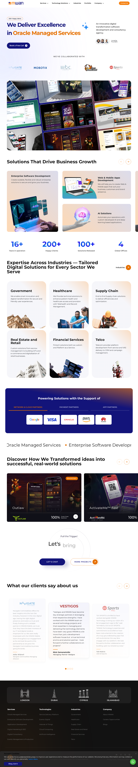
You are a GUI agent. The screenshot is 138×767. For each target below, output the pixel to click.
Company (98, 3)
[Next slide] (128, 161)
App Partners (110, 407)
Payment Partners (69, 407)
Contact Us (124, 3)
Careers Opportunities (111, 719)
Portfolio (87, 3)
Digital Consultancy (14, 734)
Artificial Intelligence (47, 734)
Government (76, 714)
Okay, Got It (13, 764)
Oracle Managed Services (17, 714)
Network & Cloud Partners (28, 407)
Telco (73, 739)
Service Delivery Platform (49, 714)
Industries (77, 3)
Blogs (105, 724)
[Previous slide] (121, 161)
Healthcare (75, 719)
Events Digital (44, 719)
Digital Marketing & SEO (16, 729)
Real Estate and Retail (79, 729)
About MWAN (108, 714)
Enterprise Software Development (20, 719)
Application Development (17, 724)
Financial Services (78, 734)
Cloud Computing (46, 729)
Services (43, 3)
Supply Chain (76, 724)
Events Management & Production (20, 739)
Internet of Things (46, 724)
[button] (66, 669)
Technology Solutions (60, 3)
